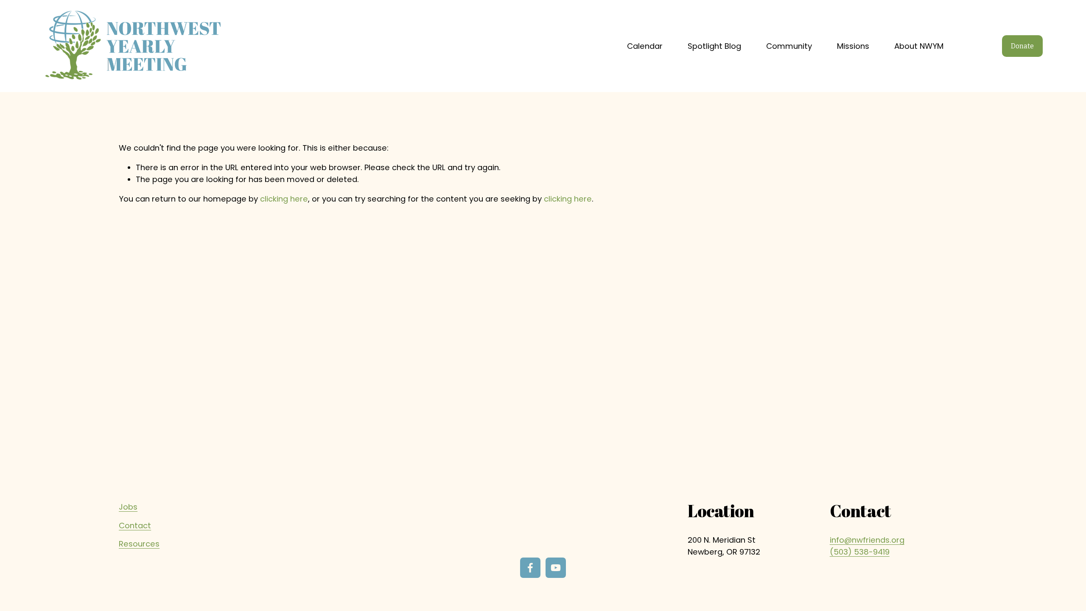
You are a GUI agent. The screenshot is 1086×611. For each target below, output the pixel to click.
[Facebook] (530, 568)
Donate (1022, 46)
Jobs (128, 507)
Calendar (645, 46)
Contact (135, 525)
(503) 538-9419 (860, 552)
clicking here (284, 198)
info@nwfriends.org (867, 540)
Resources (139, 543)
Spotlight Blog (714, 46)
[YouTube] (556, 568)
